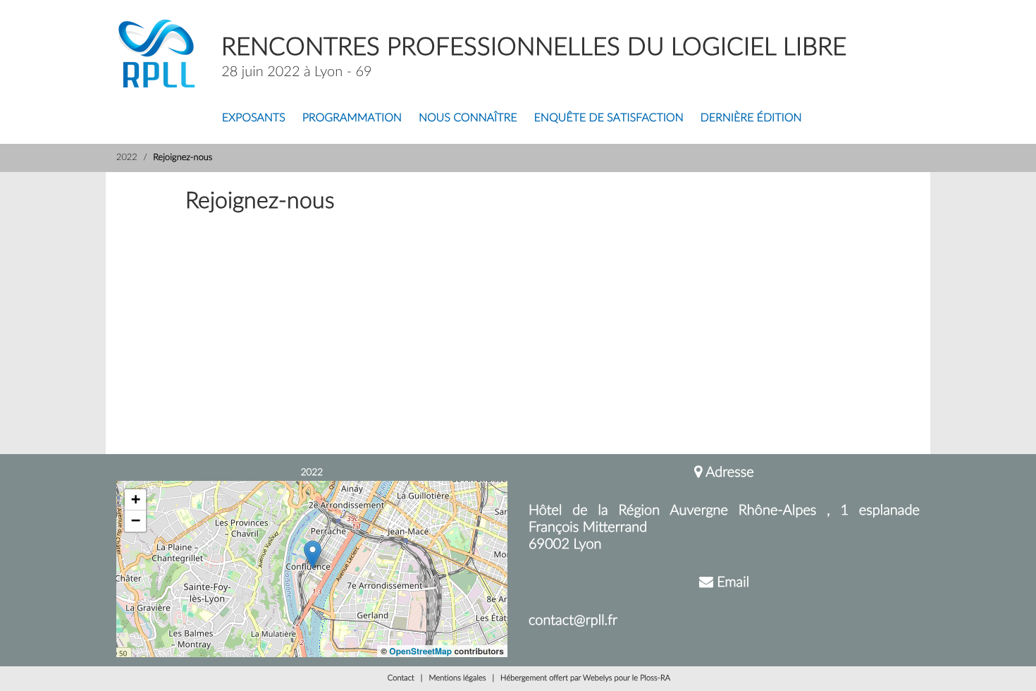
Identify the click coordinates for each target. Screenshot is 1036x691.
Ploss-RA (655, 679)
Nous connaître (468, 118)
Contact (401, 679)
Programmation (352, 118)
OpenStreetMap (420, 650)
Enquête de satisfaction (609, 118)
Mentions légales (457, 679)
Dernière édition (751, 118)
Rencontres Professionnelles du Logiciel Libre (533, 47)
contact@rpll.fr (573, 620)
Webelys (597, 679)
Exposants (253, 118)
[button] (312, 554)
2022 (126, 158)
